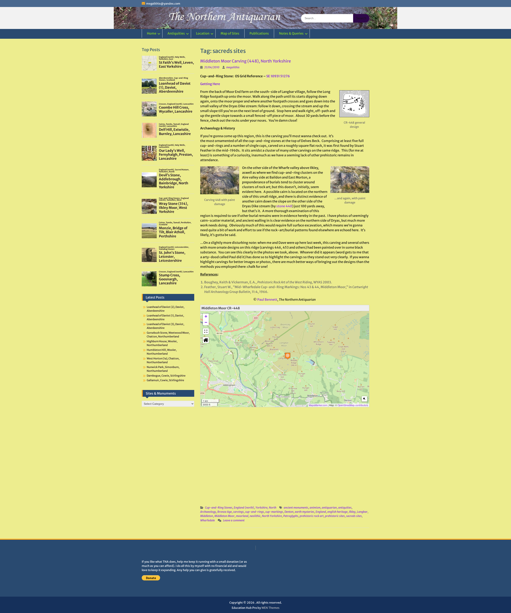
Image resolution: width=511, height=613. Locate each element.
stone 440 (284, 206)
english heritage (337, 512)
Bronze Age (224, 512)
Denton (288, 512)
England (321, 512)
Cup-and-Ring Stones (218, 507)
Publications (259, 33)
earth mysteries (304, 512)
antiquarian (329, 507)
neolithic (255, 516)
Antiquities (176, 33)
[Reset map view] (206, 340)
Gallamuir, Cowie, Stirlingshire (165, 380)
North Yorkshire (272, 516)
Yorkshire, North (266, 507)
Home (151, 33)
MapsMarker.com (318, 405)
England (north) (244, 507)
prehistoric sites (335, 516)
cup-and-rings (254, 512)
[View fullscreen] (206, 331)
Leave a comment (234, 520)
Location (202, 33)
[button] (287, 356)
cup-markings (274, 512)
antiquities (345, 507)
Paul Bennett (267, 300)
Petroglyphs (290, 516)
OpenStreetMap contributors (353, 405)
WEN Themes (270, 608)
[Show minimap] (364, 399)
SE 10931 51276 (278, 76)
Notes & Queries (291, 33)
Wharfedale (207, 520)
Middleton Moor (224, 516)
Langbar (362, 512)
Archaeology (208, 512)
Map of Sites (230, 33)
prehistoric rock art (312, 516)
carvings (238, 512)
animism (315, 507)
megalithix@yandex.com (163, 3)
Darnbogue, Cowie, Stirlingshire (166, 375)
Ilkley (352, 512)
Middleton (206, 516)
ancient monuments (296, 507)
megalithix (233, 67)
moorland (242, 516)
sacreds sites (354, 516)
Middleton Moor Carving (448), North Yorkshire (245, 61)
